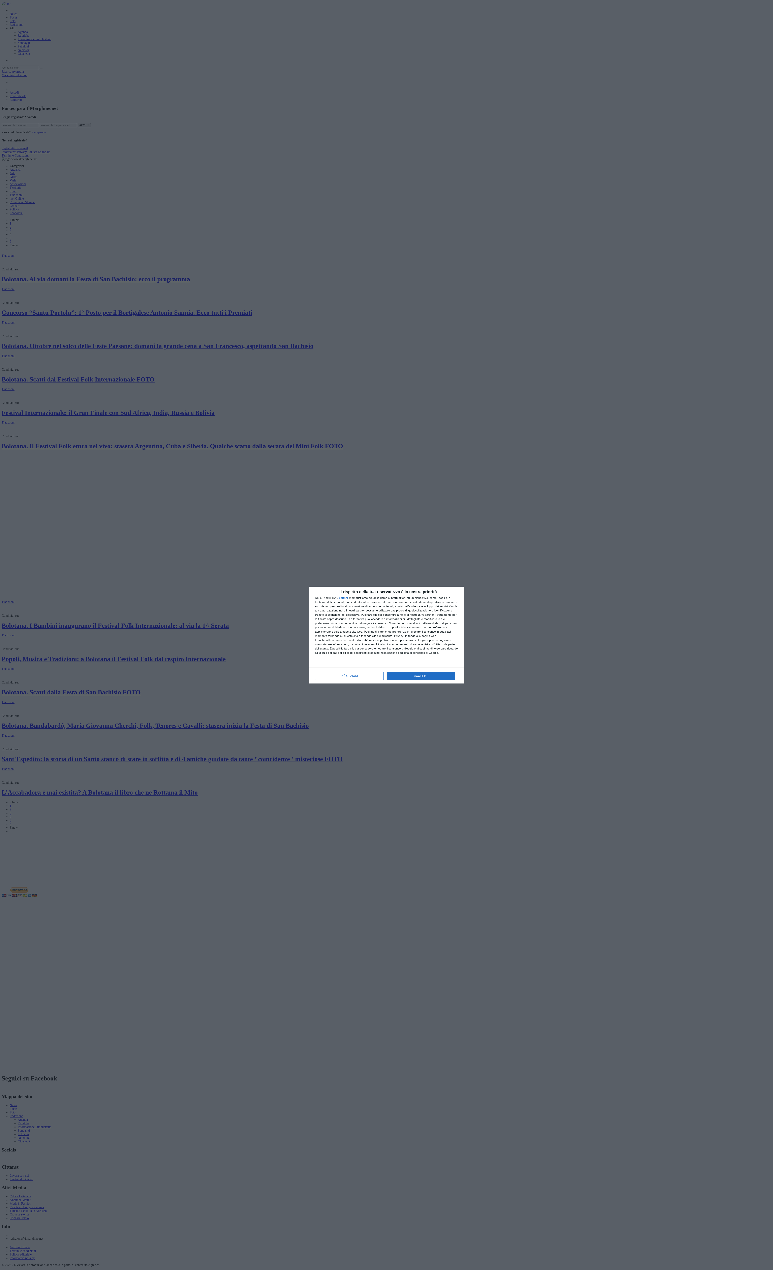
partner (343, 597)
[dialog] (386, 635)
